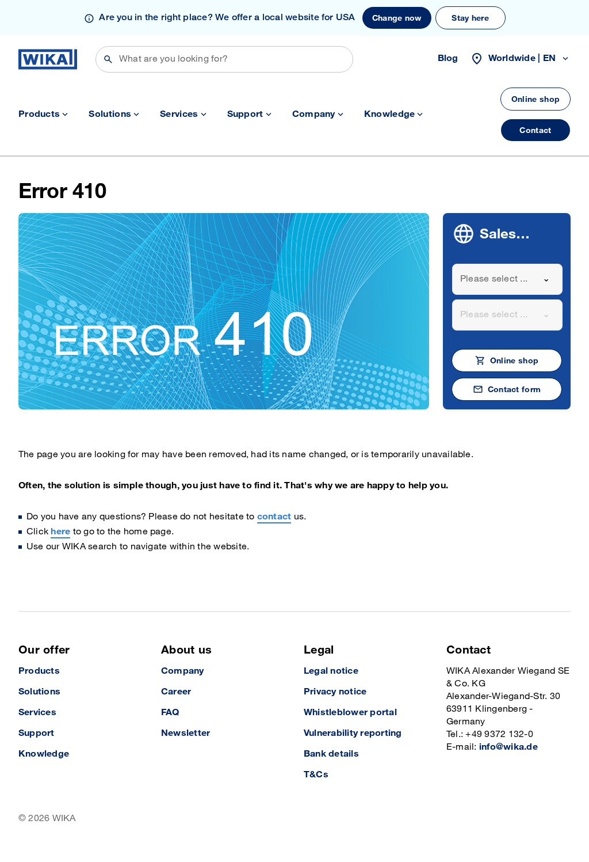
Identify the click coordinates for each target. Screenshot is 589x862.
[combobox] (507, 279)
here (60, 531)
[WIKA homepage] (47, 59)
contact (274, 516)
